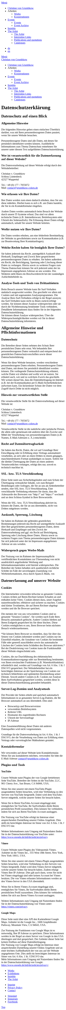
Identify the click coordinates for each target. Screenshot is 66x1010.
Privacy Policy (15, 987)
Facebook (13, 1001)
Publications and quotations (28, 40)
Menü (4, 2)
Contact (12, 990)
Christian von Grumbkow (21, 8)
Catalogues (19, 42)
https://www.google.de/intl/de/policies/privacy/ (24, 965)
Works (17, 14)
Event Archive (21, 25)
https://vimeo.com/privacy (14, 906)
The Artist (13, 31)
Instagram (13, 998)
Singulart (12, 996)
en (9, 51)
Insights (12, 28)
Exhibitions (13, 973)
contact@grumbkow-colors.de (22, 187)
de (9, 48)
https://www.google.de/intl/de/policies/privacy (24, 837)
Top (3, 1007)
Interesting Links (22, 37)
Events (11, 19)
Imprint (11, 984)
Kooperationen (21, 16)
